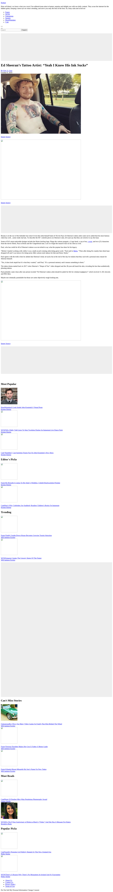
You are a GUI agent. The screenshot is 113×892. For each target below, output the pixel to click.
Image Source (5, 137)
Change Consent (33, 890)
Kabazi (3, 3)
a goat (90, 241)
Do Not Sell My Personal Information (14, 890)
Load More (56, 377)
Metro (75, 251)
